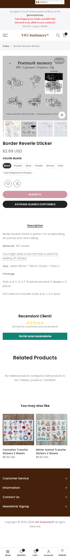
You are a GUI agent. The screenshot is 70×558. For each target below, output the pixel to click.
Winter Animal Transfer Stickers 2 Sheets (51, 451)
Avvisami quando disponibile (35, 204)
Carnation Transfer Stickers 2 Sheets (15, 451)
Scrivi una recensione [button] (35, 336)
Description (35, 225)
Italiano (43, 2)
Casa (6, 46)
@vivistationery (35, 15)
